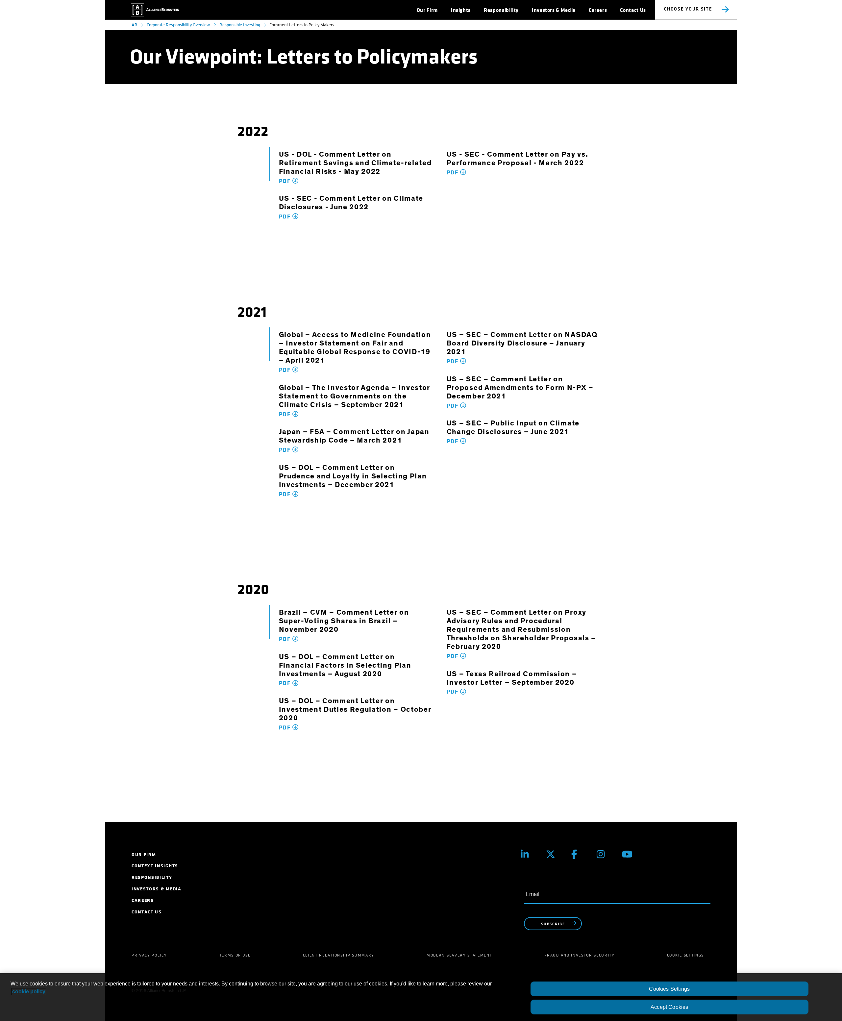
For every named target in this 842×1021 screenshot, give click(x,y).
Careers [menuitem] (143, 900)
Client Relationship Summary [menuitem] (338, 955)
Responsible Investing (239, 25)
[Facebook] (579, 854)
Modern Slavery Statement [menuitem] (459, 955)
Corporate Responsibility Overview (178, 25)
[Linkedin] (528, 854)
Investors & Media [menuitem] (157, 889)
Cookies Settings (669, 989)
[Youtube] (629, 854)
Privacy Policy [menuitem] (149, 955)
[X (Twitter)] (553, 854)
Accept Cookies (669, 1007)
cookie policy (28, 991)
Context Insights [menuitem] (155, 866)
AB (134, 25)
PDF (286, 181)
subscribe (553, 924)
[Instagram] (604, 854)
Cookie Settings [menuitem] (685, 955)
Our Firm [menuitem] (144, 855)
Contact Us (633, 10)
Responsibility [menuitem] (152, 877)
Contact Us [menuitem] (147, 912)
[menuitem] (427, 10)
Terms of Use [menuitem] (235, 955)
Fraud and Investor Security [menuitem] (579, 955)
